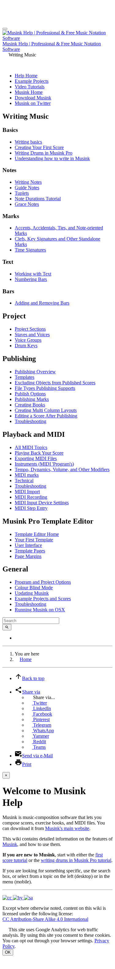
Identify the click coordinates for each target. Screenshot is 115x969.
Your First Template (34, 539)
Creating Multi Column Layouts (46, 410)
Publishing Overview (35, 371)
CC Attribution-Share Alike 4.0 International (45, 919)
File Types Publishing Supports (45, 388)
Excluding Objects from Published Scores (55, 382)
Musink (9, 844)
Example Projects (31, 81)
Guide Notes (27, 187)
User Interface (28, 545)
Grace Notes (27, 204)
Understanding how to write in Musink (52, 158)
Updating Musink (32, 593)
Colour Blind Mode (34, 587)
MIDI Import (27, 491)
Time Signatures (30, 249)
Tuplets (22, 193)
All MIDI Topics (31, 447)
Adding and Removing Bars (42, 303)
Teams (39, 747)
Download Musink (33, 97)
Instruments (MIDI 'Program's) (44, 464)
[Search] (6, 627)
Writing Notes (28, 182)
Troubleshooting (30, 421)
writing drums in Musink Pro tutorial (76, 860)
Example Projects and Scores (43, 598)
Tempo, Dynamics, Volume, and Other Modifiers (62, 469)
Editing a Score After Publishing (46, 415)
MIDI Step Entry (31, 508)
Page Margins (28, 556)
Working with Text (33, 273)
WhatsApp (43, 730)
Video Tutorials (29, 86)
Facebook (42, 714)
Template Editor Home (37, 534)
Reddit (39, 741)
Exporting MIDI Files (36, 458)
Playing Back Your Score (39, 453)
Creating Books (30, 404)
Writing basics (28, 141)
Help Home (26, 75)
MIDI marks (27, 475)
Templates (24, 377)
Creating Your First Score (39, 147)
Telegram (41, 725)
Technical (24, 480)
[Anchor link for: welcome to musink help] (28, 801)
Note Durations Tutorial (38, 198)
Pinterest (41, 719)
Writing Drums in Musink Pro (43, 153)
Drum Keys (26, 345)
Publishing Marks (32, 399)
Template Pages (30, 550)
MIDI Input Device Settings (42, 502)
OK (8, 952)
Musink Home (29, 92)
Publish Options (30, 393)
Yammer (40, 736)
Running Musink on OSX (40, 609)
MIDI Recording (31, 497)
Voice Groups (28, 340)
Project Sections (30, 329)
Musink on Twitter (33, 103)
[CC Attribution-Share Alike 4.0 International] (17, 897)
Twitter (39, 703)
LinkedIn (41, 708)
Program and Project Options (43, 582)
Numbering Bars (31, 279)
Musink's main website (67, 828)
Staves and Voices (32, 334)
